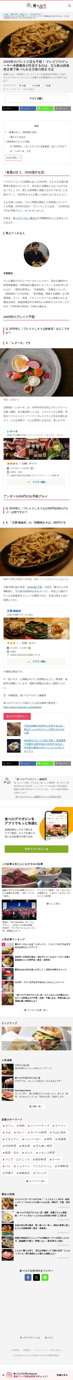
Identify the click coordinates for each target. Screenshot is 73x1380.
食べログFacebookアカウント (28, 1277)
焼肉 (22, 1125)
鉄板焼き (24, 1172)
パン (8, 1166)
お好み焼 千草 (34, 587)
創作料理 (40, 1159)
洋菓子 (9, 1172)
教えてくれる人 (18, 137)
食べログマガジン (36, 6)
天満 (49, 85)
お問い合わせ (55, 1350)
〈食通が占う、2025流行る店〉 (22, 132)
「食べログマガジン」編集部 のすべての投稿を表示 (37, 797)
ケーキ (56, 1159)
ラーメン (60, 1125)
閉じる (3, 1375)
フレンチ (41, 1172)
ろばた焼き (59, 1132)
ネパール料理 (38, 1132)
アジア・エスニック (17, 1159)
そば (8, 1132)
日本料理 (10, 1145)
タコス (29, 1152)
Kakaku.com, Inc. (23, 1355)
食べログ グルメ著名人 (25, 218)
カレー (20, 1132)
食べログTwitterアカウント (36, 1277)
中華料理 (63, 1166)
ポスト (9, 108)
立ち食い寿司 (44, 1145)
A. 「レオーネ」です (20, 151)
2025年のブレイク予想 (18, 141)
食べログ (49, 1337)
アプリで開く (27, 481)
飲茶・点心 (12, 1152)
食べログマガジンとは (30, 1337)
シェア (26, 108)
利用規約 (27, 1350)
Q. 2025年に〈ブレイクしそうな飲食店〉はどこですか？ (38, 146)
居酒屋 (62, 1139)
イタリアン (12, 1139)
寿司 (49, 1139)
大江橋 (37, 85)
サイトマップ (40, 1350)
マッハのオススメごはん (52, 579)
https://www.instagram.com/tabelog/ (22, 707)
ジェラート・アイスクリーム (34, 1166)
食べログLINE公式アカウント (45, 1277)
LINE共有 (45, 108)
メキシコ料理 (47, 1152)
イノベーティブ (13, 89)
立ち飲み (30, 89)
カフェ (9, 1125)
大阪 (24, 85)
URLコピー (63, 108)
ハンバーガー (33, 1139)
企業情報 (15, 1350)
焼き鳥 (26, 1145)
